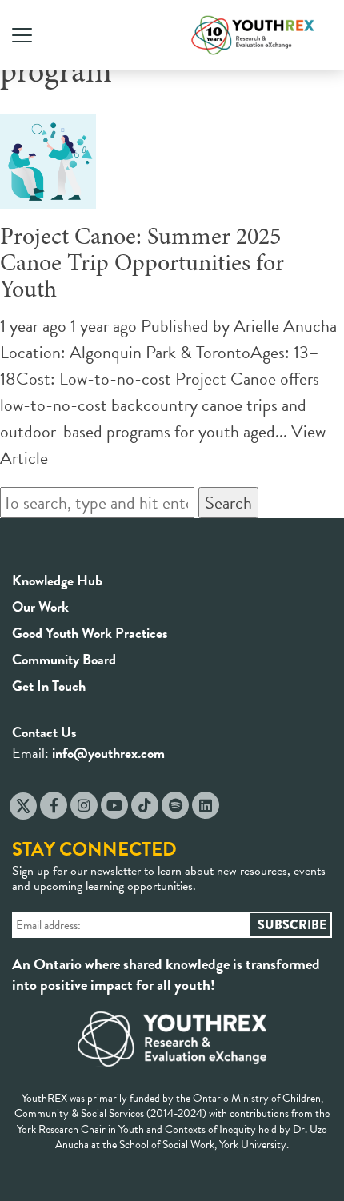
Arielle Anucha (285, 326)
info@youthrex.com (108, 753)
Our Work (40, 606)
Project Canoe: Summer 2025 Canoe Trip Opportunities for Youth (142, 264)
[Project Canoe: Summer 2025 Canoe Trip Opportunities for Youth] (48, 196)
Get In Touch (49, 685)
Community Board (64, 659)
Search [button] (228, 502)
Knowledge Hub (57, 580)
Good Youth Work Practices (90, 633)
